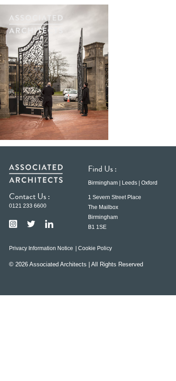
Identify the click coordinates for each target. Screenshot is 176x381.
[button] (153, 24)
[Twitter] (31, 224)
